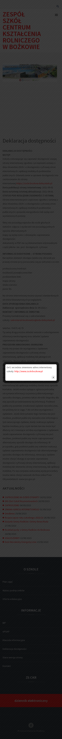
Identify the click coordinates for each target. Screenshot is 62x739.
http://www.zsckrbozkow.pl (28, 371)
